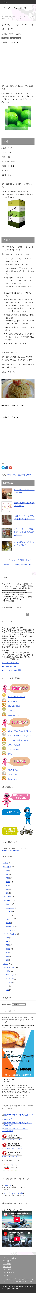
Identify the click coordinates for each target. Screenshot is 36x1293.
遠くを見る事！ (13, 701)
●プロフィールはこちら (10, 663)
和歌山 (8, 882)
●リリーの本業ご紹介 (9, 666)
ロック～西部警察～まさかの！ (19, 740)
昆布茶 (28, 475)
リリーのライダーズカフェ (15, 8)
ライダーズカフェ (9, 934)
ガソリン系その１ (14, 745)
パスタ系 (5, 38)
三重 (7, 870)
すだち (8, 475)
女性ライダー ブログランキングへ (11, 1139)
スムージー (10, 979)
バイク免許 (7, 897)
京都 (7, 874)
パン (7, 986)
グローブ (9, 904)
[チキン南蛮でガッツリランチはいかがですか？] (7, 546)
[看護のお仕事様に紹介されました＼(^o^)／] (7, 507)
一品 (7, 990)
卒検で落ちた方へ (14, 715)
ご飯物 (8, 971)
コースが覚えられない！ (16, 697)
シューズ (9, 911)
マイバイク (7, 930)
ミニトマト (22, 475)
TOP (13, 16)
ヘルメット (10, 919)
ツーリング (7, 867)
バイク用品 (7, 900)
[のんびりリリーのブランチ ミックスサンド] (7, 494)
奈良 (7, 889)
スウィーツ (10, 975)
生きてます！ (12, 779)
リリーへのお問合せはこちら (22, 1281)
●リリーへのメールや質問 (11, 670)
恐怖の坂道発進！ (14, 706)
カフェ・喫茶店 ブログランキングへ (12, 1148)
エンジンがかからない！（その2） (20, 736)
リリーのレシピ (15, 38)
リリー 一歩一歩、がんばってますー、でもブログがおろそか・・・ (24, 532)
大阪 (7, 885)
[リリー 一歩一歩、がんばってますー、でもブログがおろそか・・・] (7, 533)
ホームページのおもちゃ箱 (13, 1193)
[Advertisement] (18, 62)
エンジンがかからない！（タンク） (20, 731)
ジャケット (10, 908)
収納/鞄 (8, 923)
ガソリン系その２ (14, 749)
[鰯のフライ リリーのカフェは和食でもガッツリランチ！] (7, 520)
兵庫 (7, 878)
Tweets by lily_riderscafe (11, 850)
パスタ (14, 475)
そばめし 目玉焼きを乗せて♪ (21, 560)
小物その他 (10, 926)
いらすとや (8, 1185)
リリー (5, 964)
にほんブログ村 (7, 1119)
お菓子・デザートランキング (11, 1156)
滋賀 (7, 893)
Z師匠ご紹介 (12, 774)
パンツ (8, 915)
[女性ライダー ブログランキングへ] (12, 1138)
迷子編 (10, 754)
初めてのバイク (13, 770)
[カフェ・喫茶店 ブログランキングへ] (12, 1146)
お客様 (5, 863)
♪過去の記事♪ (7, 1004)
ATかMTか (11, 711)
